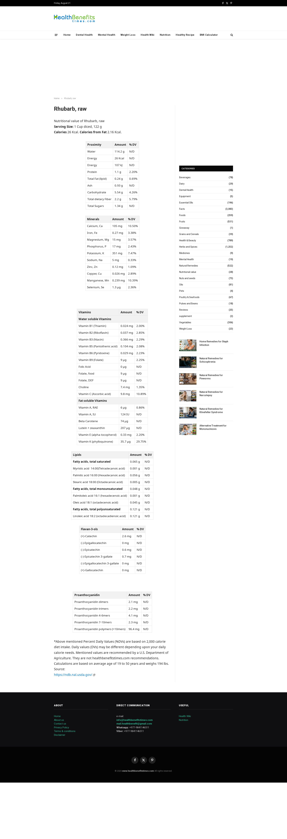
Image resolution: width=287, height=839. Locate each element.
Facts (182, 209)
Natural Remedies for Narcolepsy (211, 394)
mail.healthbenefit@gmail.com (134, 723)
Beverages (185, 177)
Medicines (184, 253)
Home (67, 34)
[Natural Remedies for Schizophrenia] (187, 362)
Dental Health (84, 34)
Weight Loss (128, 34)
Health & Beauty (187, 240)
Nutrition (165, 34)
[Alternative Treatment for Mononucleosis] (187, 429)
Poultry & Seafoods (189, 297)
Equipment (185, 196)
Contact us (60, 723)
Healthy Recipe (185, 34)
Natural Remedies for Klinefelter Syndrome (211, 411)
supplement (185, 316)
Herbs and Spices (188, 246)
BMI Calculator (209, 34)
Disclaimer (59, 734)
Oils (181, 284)
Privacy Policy (61, 727)
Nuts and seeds (187, 278)
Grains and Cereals (189, 234)
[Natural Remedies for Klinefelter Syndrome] (187, 412)
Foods (182, 215)
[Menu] (56, 34)
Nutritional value (187, 272)
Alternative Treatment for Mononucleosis (213, 427)
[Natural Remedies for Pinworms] (187, 379)
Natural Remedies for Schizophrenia (211, 360)
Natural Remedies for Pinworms (211, 377)
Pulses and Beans (188, 303)
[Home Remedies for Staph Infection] (187, 345)
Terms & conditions (64, 731)
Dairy (182, 183)
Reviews (183, 309)
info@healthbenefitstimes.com (134, 720)
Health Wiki (147, 34)
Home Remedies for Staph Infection (213, 343)
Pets (181, 291)
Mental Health (106, 34)
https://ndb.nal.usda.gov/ (73, 675)
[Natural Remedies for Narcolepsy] (187, 395)
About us (59, 720)
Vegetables (185, 322)
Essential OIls (186, 202)
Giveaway (184, 228)
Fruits (182, 221)
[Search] (231, 35)
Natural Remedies (188, 265)
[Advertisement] (143, 68)
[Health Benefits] (74, 18)
